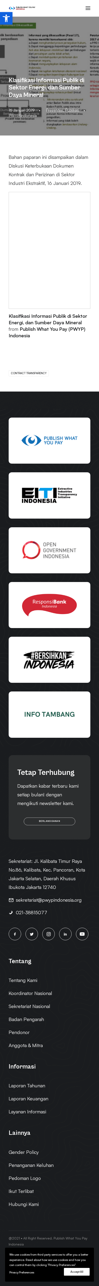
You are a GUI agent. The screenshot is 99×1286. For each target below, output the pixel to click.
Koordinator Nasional (30, 993)
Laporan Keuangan (28, 1099)
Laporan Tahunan (27, 1086)
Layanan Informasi (27, 1112)
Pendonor (19, 1032)
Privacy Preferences (21, 1272)
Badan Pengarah (26, 1019)
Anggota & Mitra (26, 1045)
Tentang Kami (23, 980)
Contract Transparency (29, 373)
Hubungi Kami (24, 1204)
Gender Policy (24, 1152)
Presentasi (54, 110)
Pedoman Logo (25, 1178)
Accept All (76, 1271)
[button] (6, 18)
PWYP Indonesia (23, 115)
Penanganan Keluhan (31, 1165)
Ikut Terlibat (21, 1191)
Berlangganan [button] (49, 821)
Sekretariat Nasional (29, 1006)
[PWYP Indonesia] (22, 8)
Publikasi (72, 110)
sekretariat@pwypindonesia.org (49, 900)
